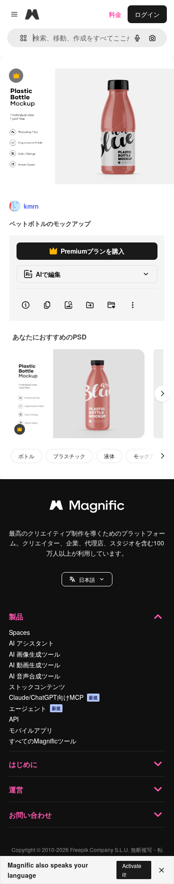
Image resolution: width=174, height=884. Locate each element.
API (14, 718)
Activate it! (131, 870)
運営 (16, 789)
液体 (109, 456)
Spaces (19, 632)
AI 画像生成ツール (34, 654)
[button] (87, 579)
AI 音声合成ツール (34, 675)
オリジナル (61, 76)
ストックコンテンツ (37, 686)
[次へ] (162, 393)
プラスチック (69, 456)
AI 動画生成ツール (34, 664)
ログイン (147, 14)
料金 (115, 14)
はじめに (23, 764)
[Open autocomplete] (20, 38)
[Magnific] (87, 507)
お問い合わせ (30, 815)
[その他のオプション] (132, 305)
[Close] (161, 870)
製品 (16, 616)
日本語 (87, 579)
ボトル (26, 456)
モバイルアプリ (31, 730)
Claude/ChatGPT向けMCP (53, 697)
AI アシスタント (31, 642)
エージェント (35, 708)
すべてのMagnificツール (42, 740)
